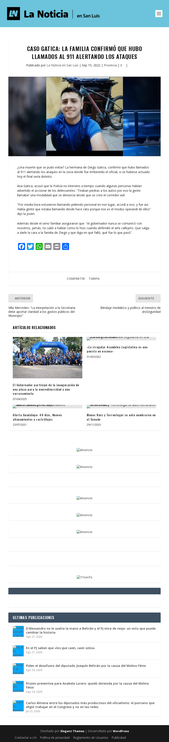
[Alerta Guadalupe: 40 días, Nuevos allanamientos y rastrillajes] (47, 406)
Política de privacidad (55, 737)
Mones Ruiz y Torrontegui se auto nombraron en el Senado (121, 417)
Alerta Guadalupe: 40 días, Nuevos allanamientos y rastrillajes (37, 417)
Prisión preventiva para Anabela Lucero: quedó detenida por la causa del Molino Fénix (87, 685)
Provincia (110, 65)
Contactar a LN (26, 737)
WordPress (121, 731)
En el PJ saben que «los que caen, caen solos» (60, 648)
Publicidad (119, 737)
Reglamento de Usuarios (90, 737)
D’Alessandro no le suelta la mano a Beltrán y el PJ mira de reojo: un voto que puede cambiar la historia (91, 630)
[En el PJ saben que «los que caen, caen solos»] (18, 650)
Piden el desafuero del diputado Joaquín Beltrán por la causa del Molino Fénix (86, 666)
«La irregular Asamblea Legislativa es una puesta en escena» (117, 349)
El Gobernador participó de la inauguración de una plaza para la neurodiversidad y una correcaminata (46, 389)
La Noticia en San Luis (62, 65)
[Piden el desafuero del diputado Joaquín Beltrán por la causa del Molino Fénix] (18, 668)
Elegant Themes (72, 731)
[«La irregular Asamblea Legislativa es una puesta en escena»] (121, 338)
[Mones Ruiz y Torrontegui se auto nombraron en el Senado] (121, 406)
